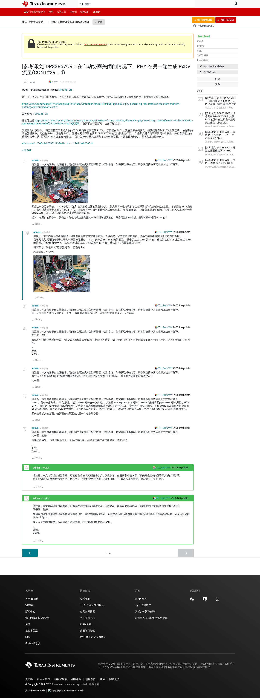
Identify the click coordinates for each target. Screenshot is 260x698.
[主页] (47, 4)
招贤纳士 (30, 605)
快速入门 (84, 11)
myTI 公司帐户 (143, 605)
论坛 (51, 11)
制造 (27, 637)
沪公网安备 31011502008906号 (68, 690)
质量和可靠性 (88, 630)
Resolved (204, 36)
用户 (236, 3)
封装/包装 (85, 624)
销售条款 (76, 679)
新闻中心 (30, 611)
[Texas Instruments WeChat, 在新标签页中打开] (192, 600)
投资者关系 (31, 630)
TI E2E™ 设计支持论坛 (92, 605)
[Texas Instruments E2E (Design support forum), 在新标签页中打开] (205, 600)
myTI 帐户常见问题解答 (93, 637)
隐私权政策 (60, 679)
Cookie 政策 (43, 679)
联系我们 (85, 598)
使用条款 (91, 679)
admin (32, 82)
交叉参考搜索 (87, 611)
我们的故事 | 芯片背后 (37, 617)
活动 (27, 624)
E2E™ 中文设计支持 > (34, 11)
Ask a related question (95, 44)
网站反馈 (114, 679)
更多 (100, 22)
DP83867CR (209, 71)
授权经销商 (161, 617)
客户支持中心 (87, 617)
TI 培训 (73, 11)
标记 (217, 79)
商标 (102, 679)
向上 (33, 224)
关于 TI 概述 (31, 598)
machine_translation (213, 66)
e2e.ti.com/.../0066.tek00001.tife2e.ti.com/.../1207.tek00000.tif (57, 143)
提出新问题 (227, 20)
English (96, 11)
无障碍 (29, 679)
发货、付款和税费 (145, 611)
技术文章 (61, 11)
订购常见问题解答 (145, 617)
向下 (41, 224)
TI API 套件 (141, 598)
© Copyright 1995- (38, 684)
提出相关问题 (204, 20)
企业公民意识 (32, 643)
